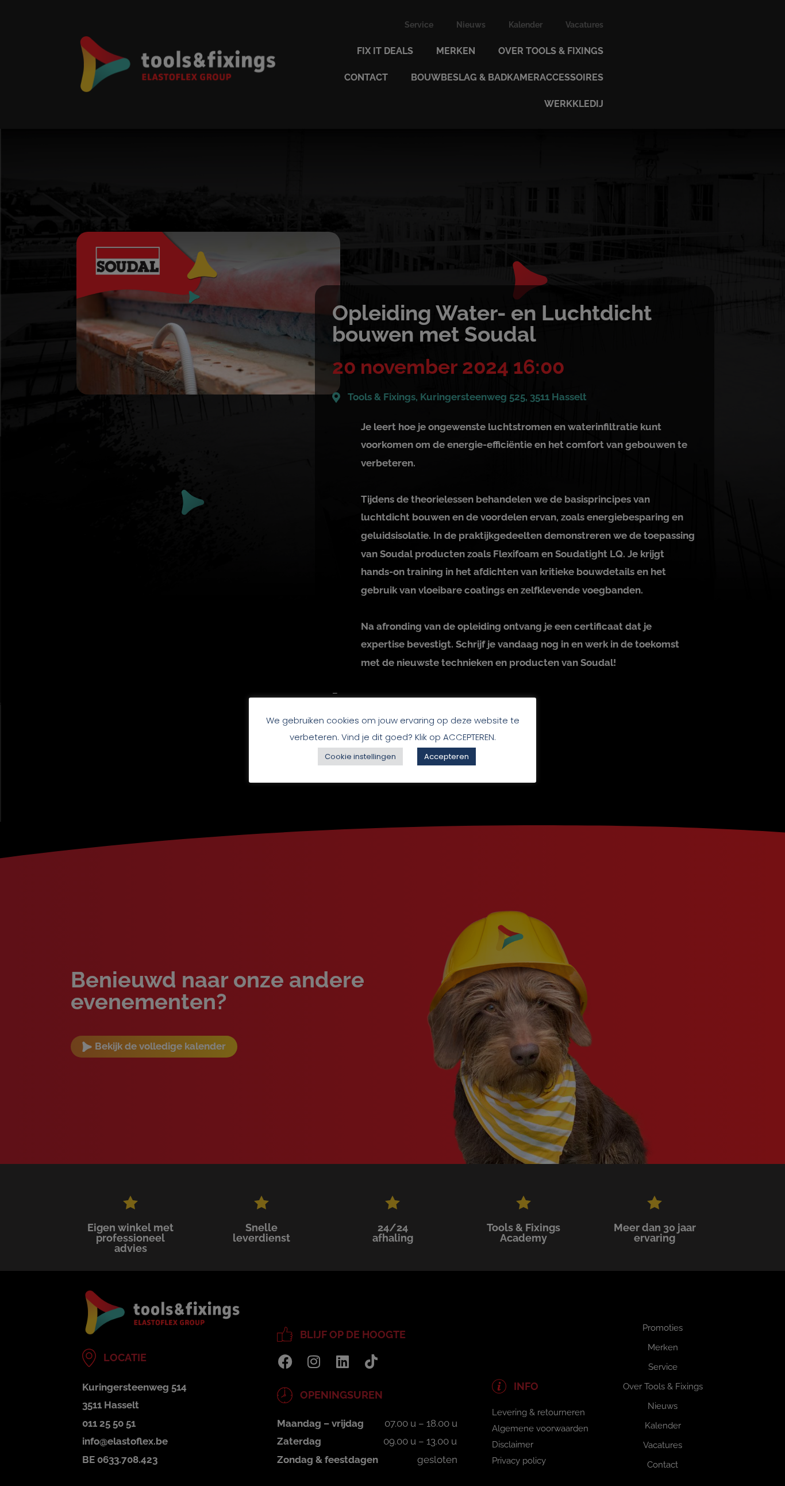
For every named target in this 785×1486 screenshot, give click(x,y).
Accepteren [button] (446, 756)
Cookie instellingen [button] (360, 756)
